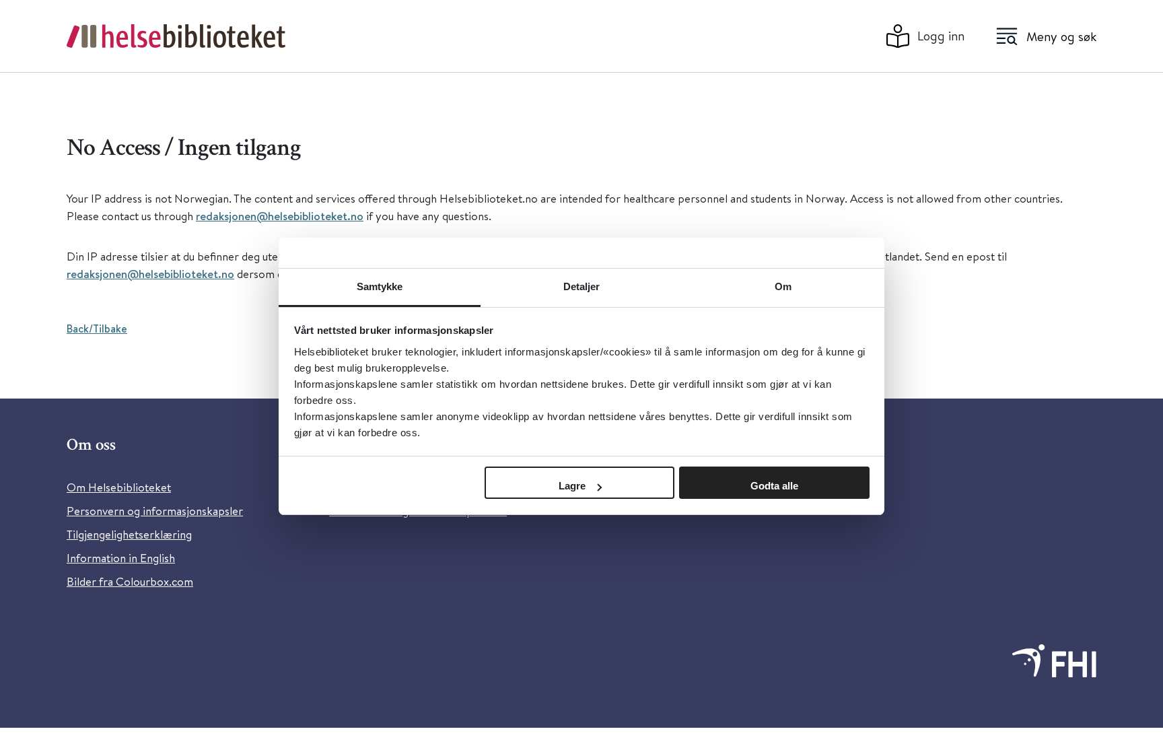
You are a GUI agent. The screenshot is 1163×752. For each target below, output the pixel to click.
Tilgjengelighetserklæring (129, 534)
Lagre (572, 485)
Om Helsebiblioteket (119, 487)
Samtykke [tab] (380, 286)
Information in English (121, 558)
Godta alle (774, 485)
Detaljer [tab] (581, 286)
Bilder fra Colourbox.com (130, 581)
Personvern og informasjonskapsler (155, 510)
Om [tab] (783, 286)
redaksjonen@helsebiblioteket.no (279, 216)
